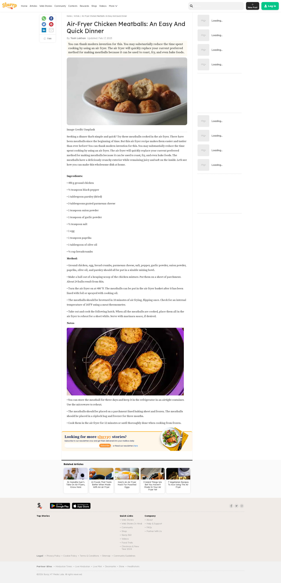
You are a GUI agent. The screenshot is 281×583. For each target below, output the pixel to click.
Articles (33, 6)
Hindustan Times (63, 566)
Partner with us (154, 531)
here (135, 446)
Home (24, 6)
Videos (103, 6)
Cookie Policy (70, 555)
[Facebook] (231, 506)
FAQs (149, 527)
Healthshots (133, 566)
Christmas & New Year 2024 (130, 547)
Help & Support (154, 523)
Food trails (127, 542)
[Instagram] (242, 506)
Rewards (84, 6)
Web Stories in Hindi (132, 523)
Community (60, 6)
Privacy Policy (53, 555)
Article (76, 16)
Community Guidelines (124, 555)
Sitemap (106, 555)
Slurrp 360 (127, 535)
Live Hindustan (82, 566)
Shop (94, 6)
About (150, 519)
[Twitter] (236, 506)
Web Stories (46, 6)
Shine (121, 566)
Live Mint (97, 566)
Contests (72, 6)
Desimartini (110, 566)
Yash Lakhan (78, 38)
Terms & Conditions (89, 555)
